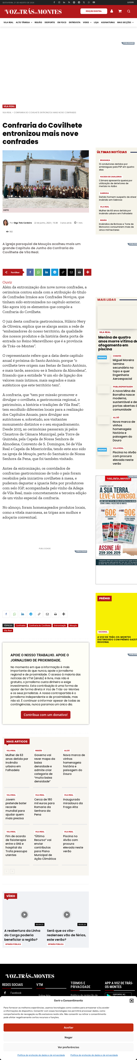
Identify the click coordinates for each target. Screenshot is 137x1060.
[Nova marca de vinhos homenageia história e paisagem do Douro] (103, 420)
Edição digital (94, 11)
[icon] (119, 11)
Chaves (117, 356)
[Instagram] (59, 3)
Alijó (67, 751)
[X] (84, 3)
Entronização (60, 625)
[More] (88, 272)
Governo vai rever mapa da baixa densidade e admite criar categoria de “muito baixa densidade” (44, 768)
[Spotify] (74, 3)
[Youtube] (94, 3)
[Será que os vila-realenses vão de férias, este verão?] (67, 914)
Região (38, 751)
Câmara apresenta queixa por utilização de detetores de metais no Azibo (115, 183)
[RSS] (69, 3)
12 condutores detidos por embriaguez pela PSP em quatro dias (116, 166)
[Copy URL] (63, 272)
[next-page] (12, 871)
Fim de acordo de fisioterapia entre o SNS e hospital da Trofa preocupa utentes (16, 845)
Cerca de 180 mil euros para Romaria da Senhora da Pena (44, 807)
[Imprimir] (79, 272)
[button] (131, 1001)
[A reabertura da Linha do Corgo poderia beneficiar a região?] (24, 914)
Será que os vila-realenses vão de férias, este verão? (66, 935)
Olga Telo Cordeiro (23, 222)
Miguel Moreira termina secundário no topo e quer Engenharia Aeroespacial (123, 369)
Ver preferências (68, 1047)
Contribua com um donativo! (46, 715)
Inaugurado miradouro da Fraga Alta (73, 803)
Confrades (21, 625)
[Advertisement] (68, 67)
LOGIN (130, 2)
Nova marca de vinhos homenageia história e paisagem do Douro (74, 764)
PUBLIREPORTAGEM (123, 387)
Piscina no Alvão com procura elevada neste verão (73, 843)
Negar (68, 1037)
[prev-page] (6, 871)
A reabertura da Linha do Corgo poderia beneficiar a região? (22, 935)
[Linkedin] (64, 3)
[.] (111, 11)
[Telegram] (79, 3)
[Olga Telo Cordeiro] (6, 223)
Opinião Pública (13, 944)
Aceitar (68, 1027)
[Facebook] (54, 3)
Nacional (103, 632)
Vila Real (9, 106)
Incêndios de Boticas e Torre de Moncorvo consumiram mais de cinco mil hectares (116, 226)
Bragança (105, 160)
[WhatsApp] (89, 3)
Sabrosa (104, 193)
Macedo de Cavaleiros (111, 177)
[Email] (71, 272)
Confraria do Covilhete (39, 625)
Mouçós (73, 625)
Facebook (16, 993)
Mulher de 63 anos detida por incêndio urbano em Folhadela (17, 762)
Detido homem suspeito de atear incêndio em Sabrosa (117, 198)
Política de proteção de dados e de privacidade (41, 1055)
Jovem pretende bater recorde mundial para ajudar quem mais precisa (16, 809)
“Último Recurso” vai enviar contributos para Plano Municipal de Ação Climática (45, 847)
